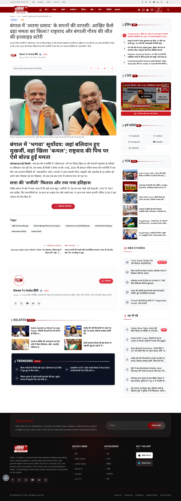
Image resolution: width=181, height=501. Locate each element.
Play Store (146, 463)
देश (19, 16)
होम (75, 454)
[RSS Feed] (162, 2)
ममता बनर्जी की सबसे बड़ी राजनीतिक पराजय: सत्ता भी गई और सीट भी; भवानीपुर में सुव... (89, 251)
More (117, 9)
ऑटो (107, 469)
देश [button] (46, 9)
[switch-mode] (168, 2)
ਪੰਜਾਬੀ (48, 2)
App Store (146, 455)
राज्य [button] (54, 9)
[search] (168, 10)
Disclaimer (139, 495)
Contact (77, 474)
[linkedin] (33, 303)
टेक (106, 479)
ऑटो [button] (63, 9)
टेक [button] (100, 9)
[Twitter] (146, 2)
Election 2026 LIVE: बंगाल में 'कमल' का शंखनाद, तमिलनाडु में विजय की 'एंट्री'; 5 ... (36, 251)
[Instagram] (150, 2)
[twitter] (21, 303)
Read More (63, 206)
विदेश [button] (83, 9)
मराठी (63, 2)
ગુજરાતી (56, 2)
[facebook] (15, 303)
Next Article (70, 246)
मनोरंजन (108, 474)
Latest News (79, 464)
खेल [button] (92, 9)
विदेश (107, 464)
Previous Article (54, 246)
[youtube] (27, 303)
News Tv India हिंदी (25, 290)
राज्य (107, 459)
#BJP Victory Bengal (20, 226)
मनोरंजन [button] (73, 9)
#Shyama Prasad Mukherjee (77, 226)
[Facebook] (142, 2)
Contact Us (128, 495)
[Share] (112, 68)
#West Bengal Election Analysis (47, 226)
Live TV (76, 479)
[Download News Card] (98, 68)
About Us (77, 469)
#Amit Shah (36, 231)
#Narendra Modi (19, 231)
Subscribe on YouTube (146, 113)
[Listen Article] (105, 68)
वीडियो (108, 9)
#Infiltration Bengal (103, 226)
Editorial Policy (152, 495)
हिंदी (33, 2)
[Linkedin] (158, 2)
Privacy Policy (165, 495)
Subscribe (156, 425)
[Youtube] (154, 2)
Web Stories (78, 459)
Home (12, 16)
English (40, 2)
